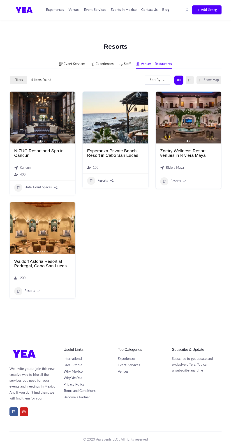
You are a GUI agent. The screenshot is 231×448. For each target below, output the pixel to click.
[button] (15, 117)
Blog (165, 10)
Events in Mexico (124, 10)
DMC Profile (73, 365)
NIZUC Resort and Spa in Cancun (39, 153)
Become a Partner (77, 397)
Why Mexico (73, 371)
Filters (18, 80)
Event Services (74, 64)
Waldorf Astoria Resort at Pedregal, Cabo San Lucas (40, 263)
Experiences (55, 10)
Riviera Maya (175, 167)
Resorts (102, 180)
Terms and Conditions (80, 391)
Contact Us (149, 10)
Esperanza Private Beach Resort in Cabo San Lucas (112, 153)
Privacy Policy (74, 384)
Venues (74, 10)
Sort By (155, 80)
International (73, 358)
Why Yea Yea (73, 378)
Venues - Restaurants (156, 64)
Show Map (211, 80)
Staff (127, 64)
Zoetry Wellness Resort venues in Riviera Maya (183, 153)
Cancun (25, 167)
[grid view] (178, 80)
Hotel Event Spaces (38, 187)
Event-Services (95, 10)
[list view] (189, 80)
